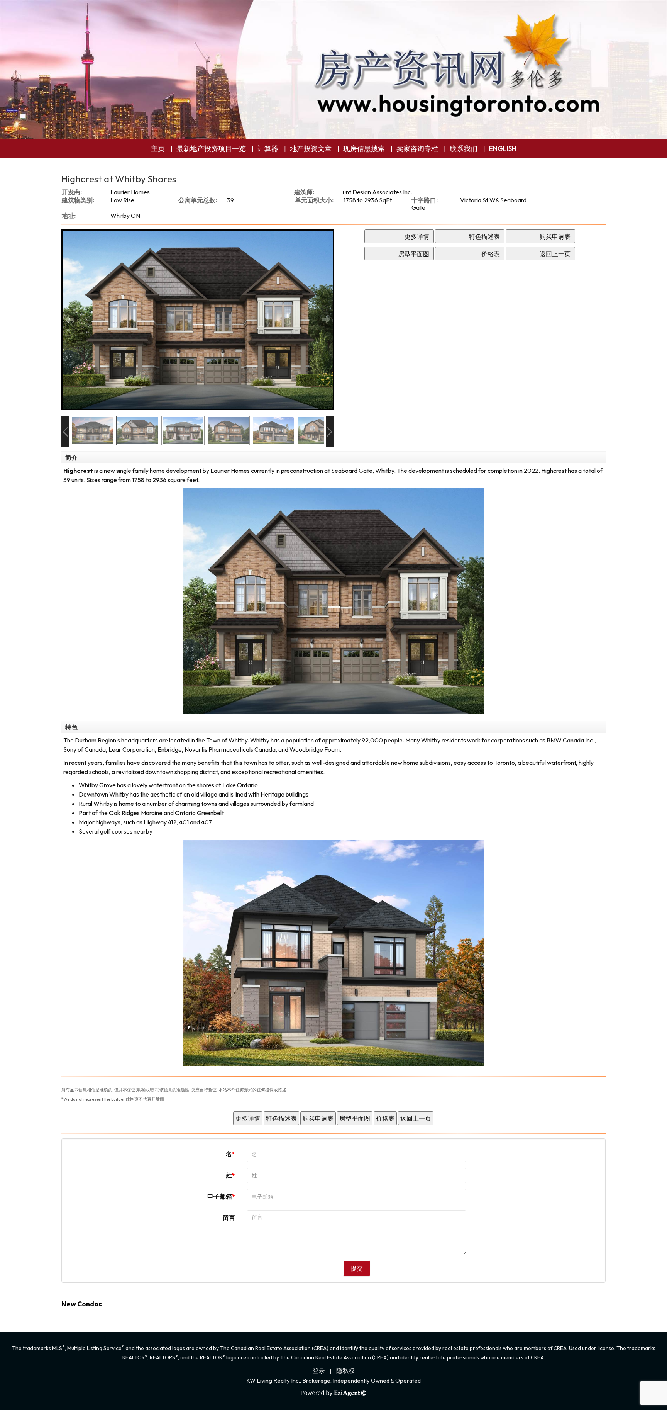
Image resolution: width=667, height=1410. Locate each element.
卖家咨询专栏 (417, 148)
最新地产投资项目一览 (211, 148)
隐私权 (345, 1370)
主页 (158, 148)
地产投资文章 (311, 148)
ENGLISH (502, 148)
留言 (229, 1217)
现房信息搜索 (364, 148)
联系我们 (463, 148)
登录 (319, 1370)
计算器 (267, 148)
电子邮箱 (219, 1196)
